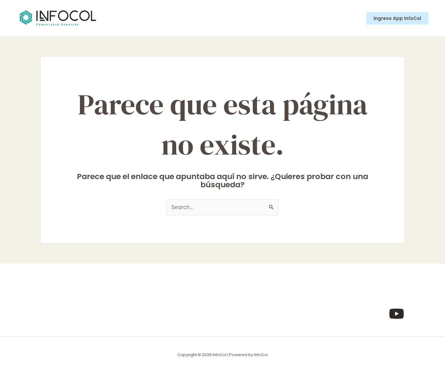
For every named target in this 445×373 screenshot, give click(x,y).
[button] (397, 18)
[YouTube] (396, 313)
